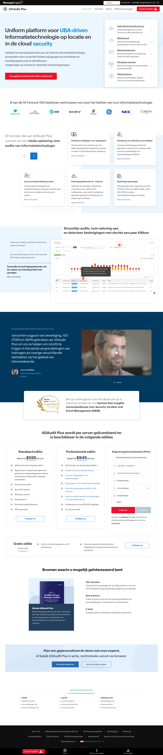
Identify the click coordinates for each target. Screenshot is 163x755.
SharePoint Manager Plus (30, 708)
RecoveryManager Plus (30, 704)
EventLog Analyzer (67, 701)
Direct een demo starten (96, 664)
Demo (109, 9)
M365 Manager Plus (107, 701)
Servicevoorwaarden (92, 731)
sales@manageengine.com (144, 3)
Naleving (127, 731)
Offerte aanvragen (123, 9)
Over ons (36, 731)
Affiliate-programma (73, 736)
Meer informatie (14, 277)
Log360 (64, 698)
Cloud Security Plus (68, 708)
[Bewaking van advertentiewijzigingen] (89, 146)
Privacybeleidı (115, 523)
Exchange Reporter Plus (69, 704)
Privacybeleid (35, 736)
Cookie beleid (52, 736)
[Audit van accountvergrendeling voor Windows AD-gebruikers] (42, 187)
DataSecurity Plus (107, 704)
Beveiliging (112, 731)
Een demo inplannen (65, 664)
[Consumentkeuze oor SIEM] (81, 405)
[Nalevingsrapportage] (135, 187)
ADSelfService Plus (28, 701)
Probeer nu (30, 518)
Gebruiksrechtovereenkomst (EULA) (61, 731)
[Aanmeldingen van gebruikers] (135, 146)
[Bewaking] (89, 187)
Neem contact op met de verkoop (119, 736)
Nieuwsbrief (93, 736)
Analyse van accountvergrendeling (79, 470)
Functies (98, 9)
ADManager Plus (107, 698)
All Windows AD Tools (108, 708)
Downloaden (146, 9)
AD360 (24, 698)
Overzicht (87, 9)
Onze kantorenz (68, 741)
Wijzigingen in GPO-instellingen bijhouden (82, 483)
